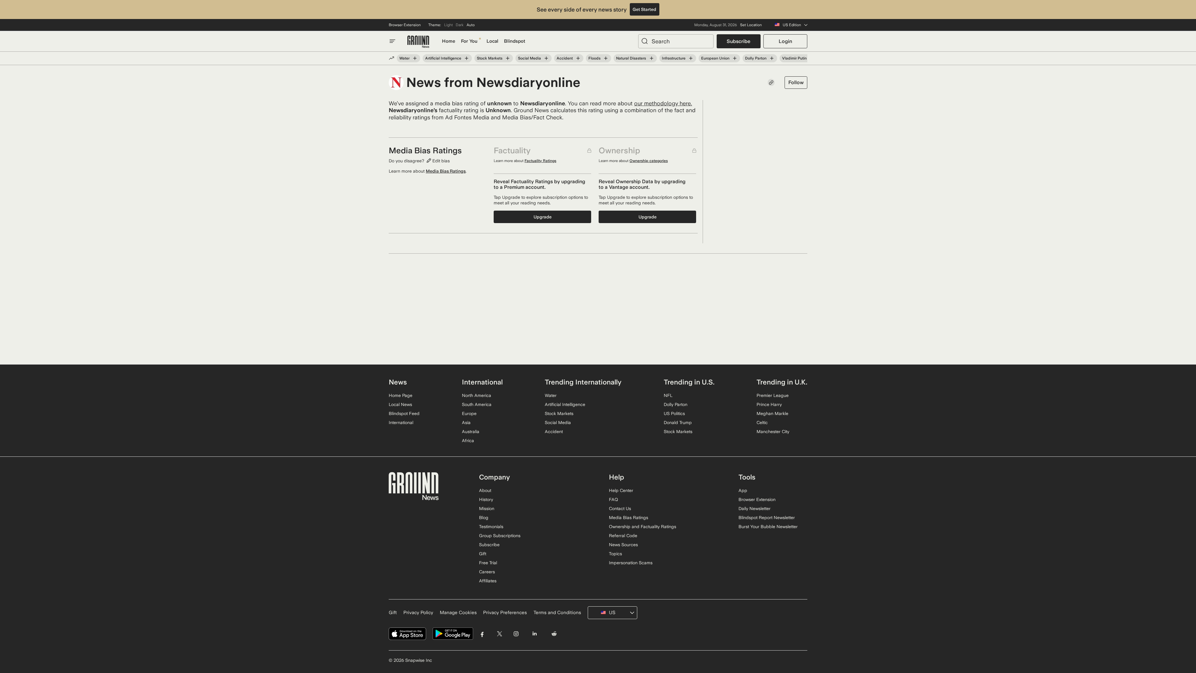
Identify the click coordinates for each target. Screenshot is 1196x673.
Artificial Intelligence (443, 58)
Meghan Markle (772, 413)
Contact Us (620, 508)
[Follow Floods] (606, 58)
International (401, 422)
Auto (471, 25)
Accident (565, 58)
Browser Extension (405, 25)
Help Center (621, 490)
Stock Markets (489, 58)
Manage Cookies (458, 612)
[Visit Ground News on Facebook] (482, 634)
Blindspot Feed (404, 413)
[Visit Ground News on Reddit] (554, 634)
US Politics (674, 413)
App (742, 490)
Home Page (400, 395)
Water (404, 58)
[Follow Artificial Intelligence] (466, 58)
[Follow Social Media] (546, 58)
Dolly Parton (755, 58)
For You (469, 41)
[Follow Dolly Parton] (772, 58)
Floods (594, 58)
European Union (715, 58)
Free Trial (488, 562)
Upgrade (543, 216)
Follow (796, 82)
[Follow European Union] (735, 58)
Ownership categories (648, 161)
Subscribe (738, 41)
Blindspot (514, 41)
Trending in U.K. (782, 382)
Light (448, 25)
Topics (615, 553)
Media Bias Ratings (446, 171)
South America (476, 404)
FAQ (613, 499)
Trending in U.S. (689, 382)
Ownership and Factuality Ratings (642, 526)
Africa (468, 440)
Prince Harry (769, 404)
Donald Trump (678, 422)
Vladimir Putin (794, 58)
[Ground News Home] (418, 42)
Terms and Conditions (557, 612)
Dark (459, 25)
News (398, 382)
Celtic (762, 422)
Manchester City (773, 431)
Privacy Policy (418, 612)
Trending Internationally (583, 382)
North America (476, 395)
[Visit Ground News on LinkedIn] (534, 634)
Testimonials (491, 526)
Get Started (644, 9)
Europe (469, 413)
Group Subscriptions (499, 535)
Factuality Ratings (540, 161)
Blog (483, 517)
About (485, 490)
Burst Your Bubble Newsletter (768, 526)
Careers (487, 571)
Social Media (529, 58)
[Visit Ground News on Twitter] (499, 634)
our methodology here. (663, 103)
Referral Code (623, 535)
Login (785, 41)
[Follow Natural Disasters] (651, 58)
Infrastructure (674, 58)
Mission (486, 508)
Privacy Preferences (505, 612)
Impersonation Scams (631, 562)
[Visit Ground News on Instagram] (515, 633)
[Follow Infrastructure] (691, 58)
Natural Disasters (631, 58)
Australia (470, 431)
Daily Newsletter (754, 508)
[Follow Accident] (578, 58)
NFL (668, 395)
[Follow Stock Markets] (507, 58)
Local (492, 41)
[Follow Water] (415, 58)
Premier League (773, 395)
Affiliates (487, 580)
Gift (482, 553)
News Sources (623, 544)
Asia (466, 422)
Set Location (751, 25)
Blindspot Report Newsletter (766, 517)
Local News (400, 404)
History (486, 499)
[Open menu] (392, 41)
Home (448, 41)
